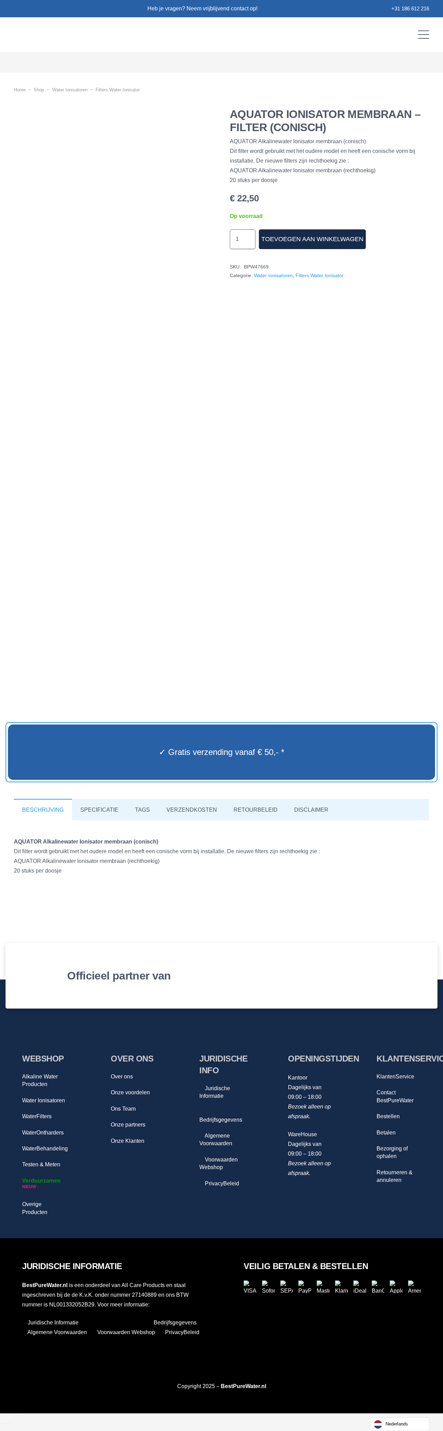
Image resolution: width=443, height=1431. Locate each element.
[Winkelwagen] (419, 62)
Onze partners (128, 1125)
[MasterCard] (323, 1286)
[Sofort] (268, 1286)
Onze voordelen (130, 1092)
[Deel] (13, 1413)
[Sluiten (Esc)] (19, 1413)
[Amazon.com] (379, 976)
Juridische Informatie (52, 1322)
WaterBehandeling (45, 1148)
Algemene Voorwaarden (56, 1332)
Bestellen (388, 1116)
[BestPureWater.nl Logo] (79, 35)
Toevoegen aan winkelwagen (312, 239)
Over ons (122, 1076)
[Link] (17, 8)
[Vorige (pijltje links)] (2, 1423)
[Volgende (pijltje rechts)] (8, 1423)
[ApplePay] (396, 1286)
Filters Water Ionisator (118, 89)
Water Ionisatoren (70, 89)
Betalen (386, 1133)
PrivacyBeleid (221, 1183)
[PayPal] (304, 1286)
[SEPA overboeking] (286, 1286)
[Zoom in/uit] (2, 1413)
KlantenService (395, 1076)
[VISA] (250, 1286)
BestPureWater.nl (243, 1386)
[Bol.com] (285, 975)
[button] (424, 34)
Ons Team (123, 1109)
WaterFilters (37, 1116)
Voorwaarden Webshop (125, 1332)
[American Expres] (414, 1286)
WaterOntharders (43, 1133)
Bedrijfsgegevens (174, 1322)
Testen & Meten (41, 1164)
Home (20, 89)
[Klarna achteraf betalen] (341, 1286)
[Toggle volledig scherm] (8, 1413)
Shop (39, 89)
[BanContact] (378, 1286)
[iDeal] (359, 1286)
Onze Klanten (127, 1141)
